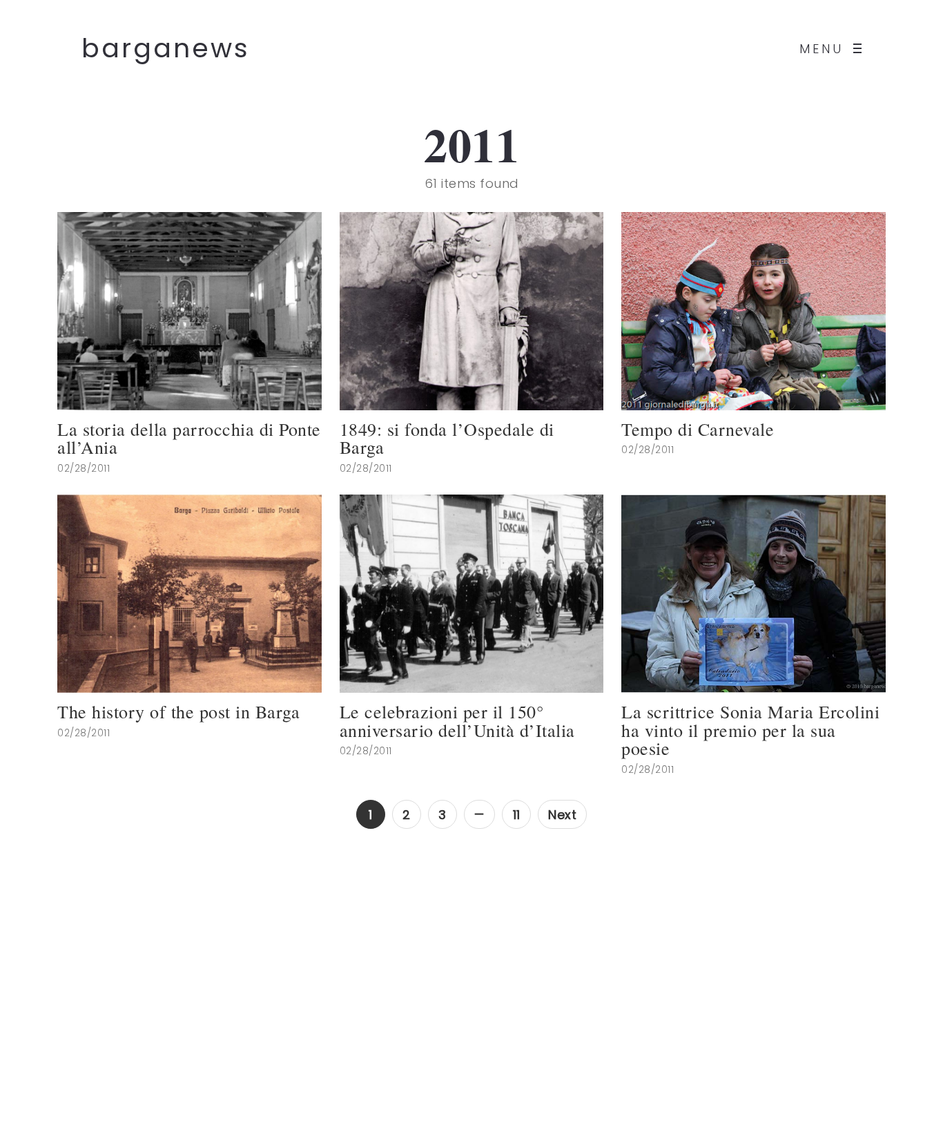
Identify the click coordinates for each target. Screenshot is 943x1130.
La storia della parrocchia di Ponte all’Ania (189, 438)
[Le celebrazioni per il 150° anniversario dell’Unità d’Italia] (472, 594)
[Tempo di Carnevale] (753, 311)
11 (517, 814)
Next (562, 814)
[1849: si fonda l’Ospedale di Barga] (472, 311)
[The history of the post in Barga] (189, 594)
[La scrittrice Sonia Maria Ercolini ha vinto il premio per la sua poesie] (753, 594)
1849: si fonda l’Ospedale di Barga (447, 438)
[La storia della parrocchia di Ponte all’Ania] (189, 311)
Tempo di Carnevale (697, 429)
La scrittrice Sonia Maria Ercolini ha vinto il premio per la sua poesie (750, 730)
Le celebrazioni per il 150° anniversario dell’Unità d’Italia (457, 720)
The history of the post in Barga (178, 711)
